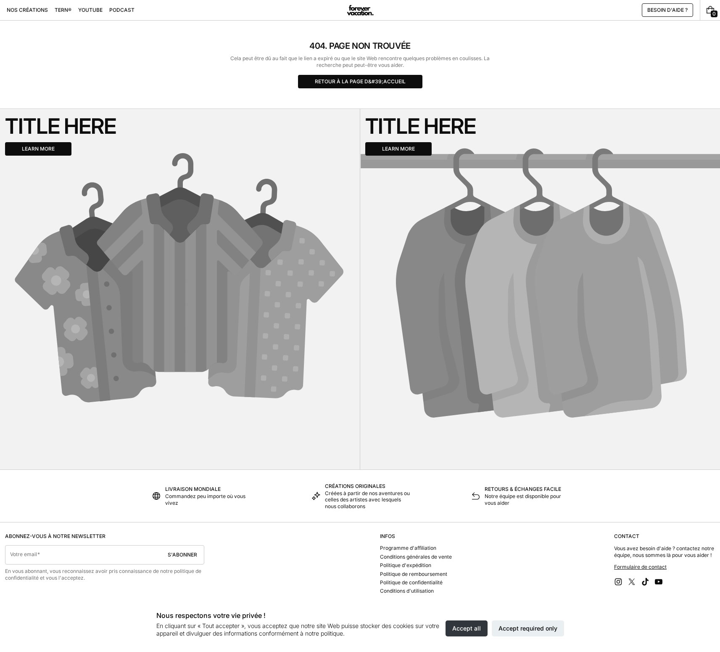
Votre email (23, 554)
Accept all (466, 628)
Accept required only (527, 628)
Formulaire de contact (640, 567)
